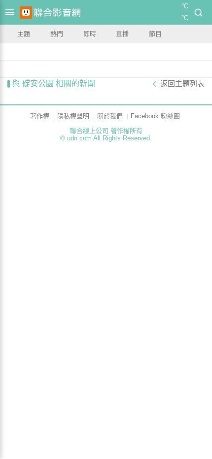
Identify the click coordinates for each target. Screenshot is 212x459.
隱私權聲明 (73, 116)
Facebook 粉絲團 (155, 116)
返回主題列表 (182, 84)
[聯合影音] (57, 12)
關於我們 (110, 116)
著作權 (39, 116)
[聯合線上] (26, 12)
